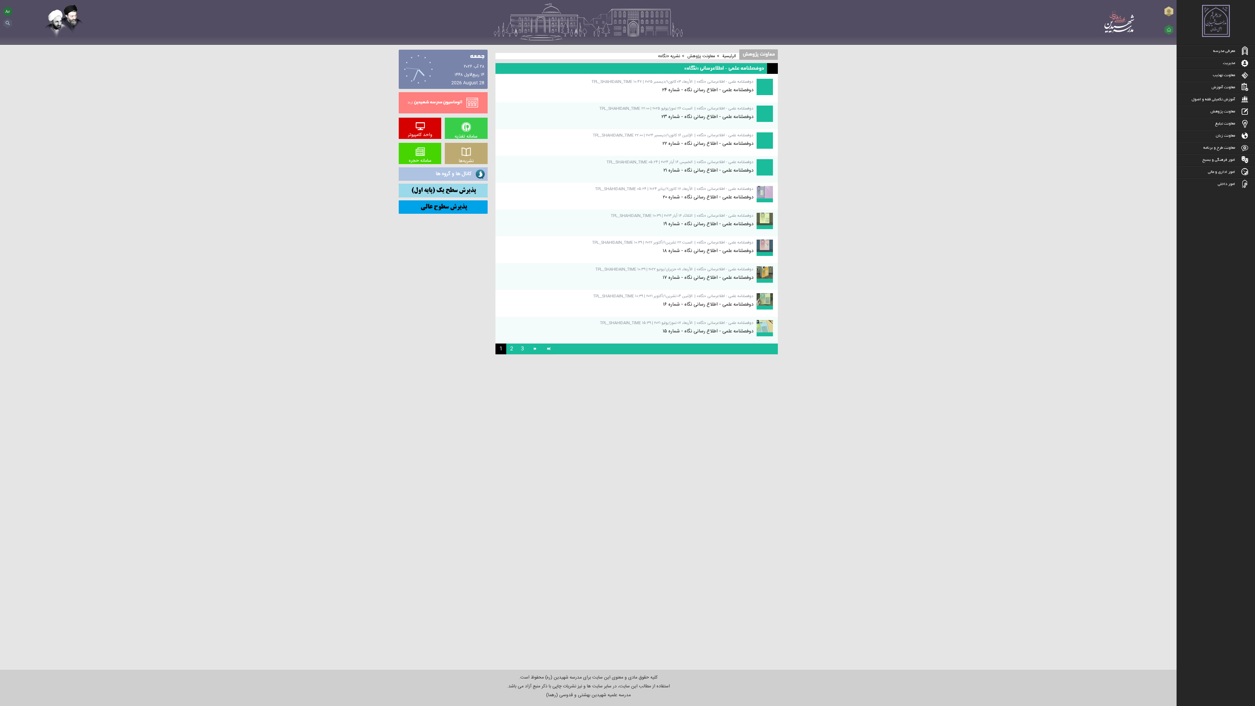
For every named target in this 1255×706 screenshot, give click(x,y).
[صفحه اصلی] (1168, 30)
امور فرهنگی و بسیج (1218, 160)
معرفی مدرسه (1224, 51)
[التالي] (535, 349)
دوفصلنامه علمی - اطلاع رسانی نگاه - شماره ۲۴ (707, 90)
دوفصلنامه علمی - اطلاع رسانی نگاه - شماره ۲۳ (707, 117)
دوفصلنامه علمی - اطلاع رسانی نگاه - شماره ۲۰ (708, 197)
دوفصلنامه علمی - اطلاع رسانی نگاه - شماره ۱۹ (708, 224)
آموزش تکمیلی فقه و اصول (1213, 99)
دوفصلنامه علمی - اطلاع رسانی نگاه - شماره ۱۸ (708, 251)
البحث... (7, 20)
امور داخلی (1226, 184)
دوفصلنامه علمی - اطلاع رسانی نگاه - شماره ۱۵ (708, 331)
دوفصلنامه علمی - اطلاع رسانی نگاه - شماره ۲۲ (707, 144)
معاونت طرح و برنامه (1219, 148)
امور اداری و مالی (1221, 172)
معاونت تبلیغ (1225, 124)
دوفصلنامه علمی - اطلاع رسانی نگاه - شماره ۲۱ (708, 170)
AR (8, 11)
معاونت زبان (1225, 136)
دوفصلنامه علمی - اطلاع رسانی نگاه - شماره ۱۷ (708, 278)
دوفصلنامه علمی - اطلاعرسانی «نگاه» (724, 81)
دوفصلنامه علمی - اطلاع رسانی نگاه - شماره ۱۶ (708, 304)
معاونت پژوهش (1223, 111)
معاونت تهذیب (1224, 75)
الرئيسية (729, 56)
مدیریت (1229, 63)
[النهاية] (548, 349)
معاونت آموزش (1223, 87)
